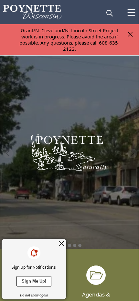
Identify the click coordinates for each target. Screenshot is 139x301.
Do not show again (34, 295)
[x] (61, 243)
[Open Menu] (131, 12)
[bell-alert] (33, 252)
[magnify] (109, 12)
